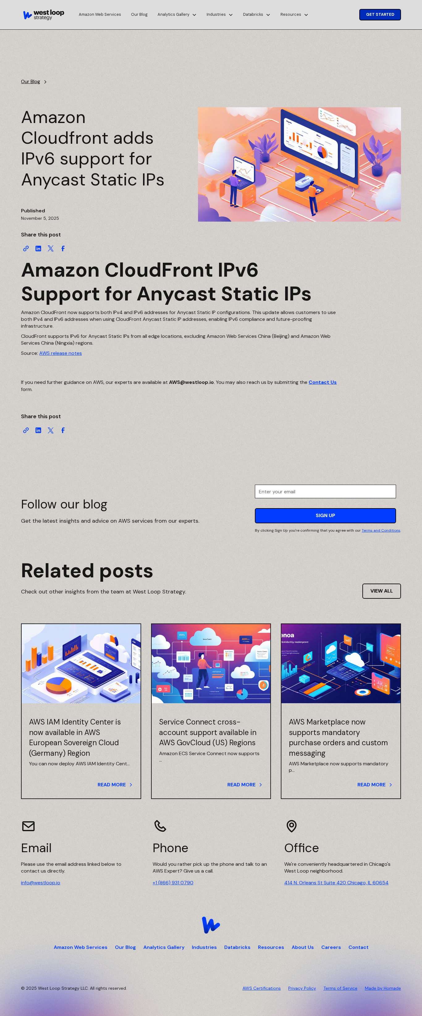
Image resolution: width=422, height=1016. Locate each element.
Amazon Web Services (100, 14)
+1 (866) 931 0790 (173, 882)
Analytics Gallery (163, 947)
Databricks (237, 947)
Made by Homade (383, 988)
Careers (331, 947)
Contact (358, 947)
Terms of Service (340, 988)
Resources (271, 947)
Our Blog (139, 14)
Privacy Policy (302, 988)
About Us (303, 947)
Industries (204, 947)
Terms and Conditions (381, 530)
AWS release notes (60, 353)
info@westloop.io (40, 882)
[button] (177, 15)
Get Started (380, 14)
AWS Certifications (262, 988)
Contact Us (323, 382)
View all (381, 591)
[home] (43, 15)
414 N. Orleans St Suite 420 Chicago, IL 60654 (336, 882)
